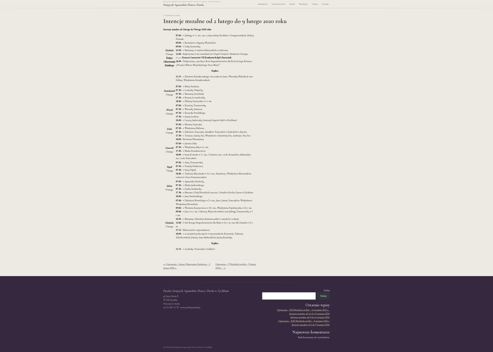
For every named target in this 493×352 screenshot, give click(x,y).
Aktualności (263, 4)
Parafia (292, 4)
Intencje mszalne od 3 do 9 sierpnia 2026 (311, 324)
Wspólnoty (303, 4)
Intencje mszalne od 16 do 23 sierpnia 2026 (309, 313)
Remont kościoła (278, 4)
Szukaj (327, 290)
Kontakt (325, 4)
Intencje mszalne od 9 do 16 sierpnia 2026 (310, 317)
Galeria (315, 4)
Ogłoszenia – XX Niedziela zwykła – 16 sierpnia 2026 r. (303, 309)
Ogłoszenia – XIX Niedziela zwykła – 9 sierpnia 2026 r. (304, 321)
